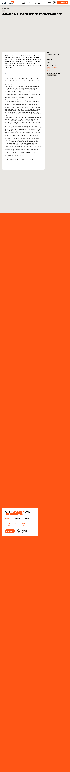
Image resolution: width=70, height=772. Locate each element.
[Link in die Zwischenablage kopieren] (47, 80)
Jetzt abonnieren (52, 75)
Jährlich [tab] (27, 518)
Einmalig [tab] (7, 518)
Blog (3, 11)
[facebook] (49, 80)
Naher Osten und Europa (52, 67)
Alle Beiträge (6, 8)
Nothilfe (49, 68)
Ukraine (49, 70)
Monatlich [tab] (17, 518)
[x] (55, 80)
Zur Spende (9, 531)
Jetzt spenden (61, 2)
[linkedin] (51, 80)
